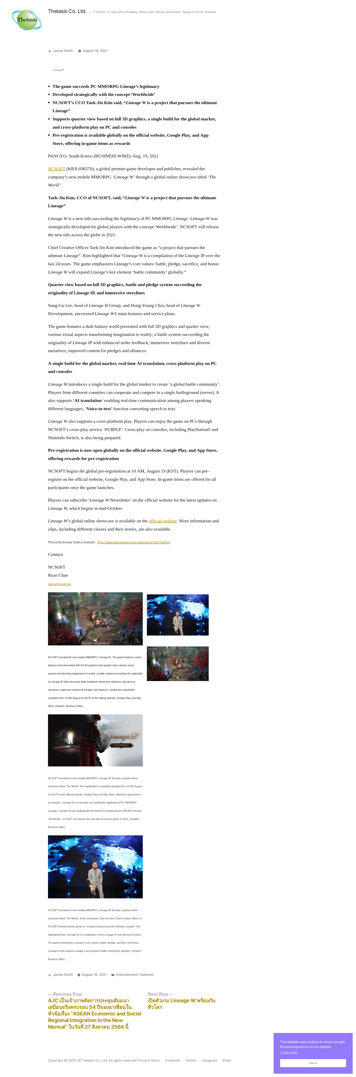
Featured (146, 975)
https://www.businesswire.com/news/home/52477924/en (133, 542)
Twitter (191, 1060)
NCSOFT (56, 169)
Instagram (209, 1060)
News (276, 21)
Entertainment (127, 975)
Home (210, 21)
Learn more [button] (289, 1052)
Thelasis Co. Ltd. (67, 11)
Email (227, 1060)
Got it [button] (313, 1063)
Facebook (172, 1060)
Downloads (252, 21)
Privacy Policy (149, 1060)
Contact (296, 21)
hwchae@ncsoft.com (59, 584)
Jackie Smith (63, 51)
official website (163, 521)
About (228, 21)
